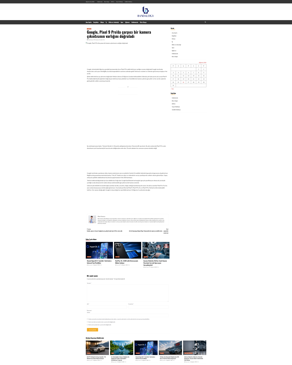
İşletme (88, 353)
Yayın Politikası (119, 1)
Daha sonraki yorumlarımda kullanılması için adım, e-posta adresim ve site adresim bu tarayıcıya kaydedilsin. (119, 319)
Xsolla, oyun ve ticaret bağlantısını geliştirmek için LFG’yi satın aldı (104, 230)
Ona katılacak (120, 188)
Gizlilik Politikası (128, 1)
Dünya (102, 22)
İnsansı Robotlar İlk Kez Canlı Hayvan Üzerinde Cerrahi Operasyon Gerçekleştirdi (155, 263)
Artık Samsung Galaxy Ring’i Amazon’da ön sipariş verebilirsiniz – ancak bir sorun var (148, 231)
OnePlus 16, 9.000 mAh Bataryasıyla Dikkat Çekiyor (126, 262)
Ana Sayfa (88, 22)
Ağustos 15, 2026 (97, 265)
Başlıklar (96, 22)
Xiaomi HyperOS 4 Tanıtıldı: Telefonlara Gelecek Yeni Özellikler (99, 262)
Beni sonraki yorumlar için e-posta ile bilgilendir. (102, 322)
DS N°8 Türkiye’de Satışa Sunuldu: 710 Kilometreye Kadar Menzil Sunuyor (96, 357)
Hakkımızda (99, 1)
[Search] (205, 22)
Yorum (89, 283)
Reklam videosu (117, 76)
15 (198, 75)
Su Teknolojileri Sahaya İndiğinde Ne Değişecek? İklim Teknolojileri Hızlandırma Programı (120, 358)
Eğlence (127, 22)
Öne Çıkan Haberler (188, 353)
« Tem (172, 89)
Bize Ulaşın (106, 1)
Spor (122, 22)
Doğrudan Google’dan (121, 180)
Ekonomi (161, 353)
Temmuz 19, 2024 (98, 39)
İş (106, 22)
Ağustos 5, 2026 (125, 265)
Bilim (113, 353)
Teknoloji (89, 28)
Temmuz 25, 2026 (154, 267)
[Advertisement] (127, 56)
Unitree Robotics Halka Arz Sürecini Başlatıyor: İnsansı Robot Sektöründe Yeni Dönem (193, 358)
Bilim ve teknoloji (114, 22)
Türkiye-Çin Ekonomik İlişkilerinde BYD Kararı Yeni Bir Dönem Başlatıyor (169, 357)
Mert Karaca (90, 39)
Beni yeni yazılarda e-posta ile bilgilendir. (100, 324)
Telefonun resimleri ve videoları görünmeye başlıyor (149, 71)
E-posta (131, 304)
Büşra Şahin (90, 265)
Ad (88, 304)
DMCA (112, 1)
